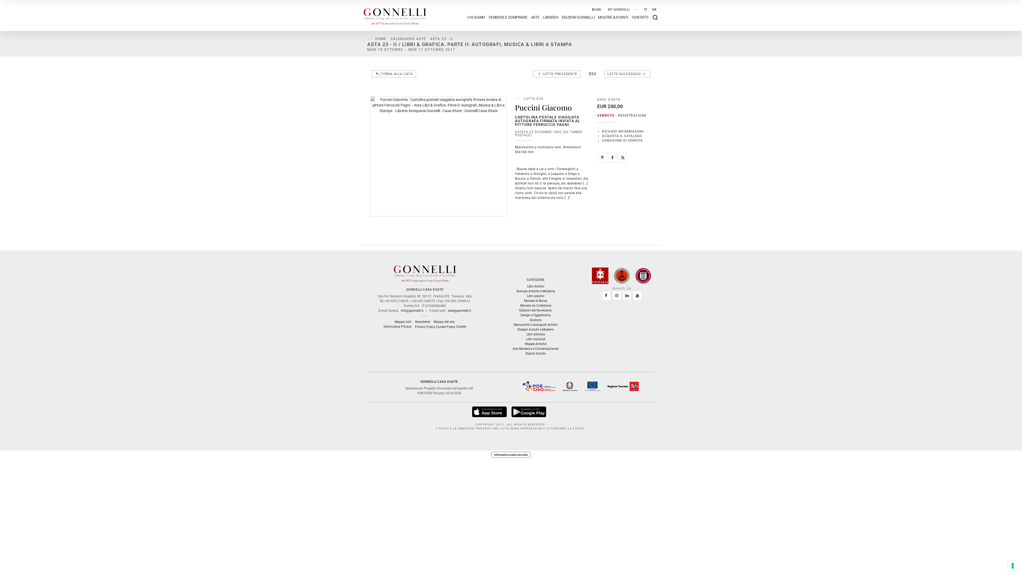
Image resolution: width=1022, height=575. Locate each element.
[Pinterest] (602, 157)
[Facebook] (612, 157)
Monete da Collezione (535, 305)
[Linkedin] (627, 295)
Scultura (536, 320)
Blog (596, 9)
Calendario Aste (408, 39)
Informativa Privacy (398, 326)
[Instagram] (616, 295)
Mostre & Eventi (613, 17)
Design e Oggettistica (536, 315)
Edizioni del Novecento (535, 310)
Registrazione (632, 115)
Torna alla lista (397, 74)
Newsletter (422, 322)
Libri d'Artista (535, 334)
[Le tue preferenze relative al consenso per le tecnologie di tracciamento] (1013, 566)
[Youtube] (637, 295)
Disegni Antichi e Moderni (535, 329)
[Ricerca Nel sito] (655, 17)
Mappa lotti (403, 322)
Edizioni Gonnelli (578, 17)
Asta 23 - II (441, 39)
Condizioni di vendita (622, 140)
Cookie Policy (445, 327)
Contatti (640, 17)
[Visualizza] (490, 411)
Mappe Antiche (535, 344)
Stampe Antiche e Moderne (535, 291)
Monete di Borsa (535, 301)
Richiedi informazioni (623, 131)
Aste (535, 17)
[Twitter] (622, 157)
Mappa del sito (444, 322)
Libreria (550, 17)
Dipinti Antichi (536, 353)
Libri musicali (535, 339)
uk (654, 9)
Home (380, 39)
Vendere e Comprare (508, 17)
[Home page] (395, 15)
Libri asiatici (535, 296)
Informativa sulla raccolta (511, 454)
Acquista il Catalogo (622, 136)
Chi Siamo (476, 17)
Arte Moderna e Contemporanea (536, 349)
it (645, 9)
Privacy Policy (425, 327)
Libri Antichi (535, 286)
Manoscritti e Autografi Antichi (536, 325)
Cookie (461, 326)
